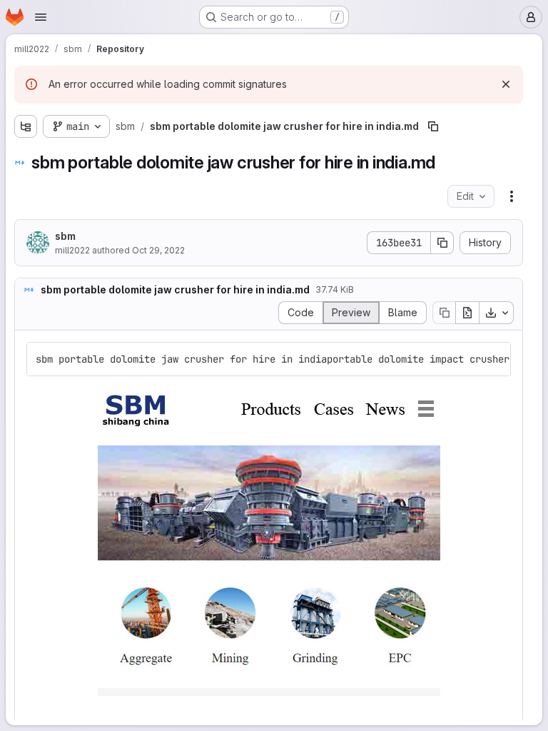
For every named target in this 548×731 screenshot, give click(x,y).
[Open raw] (467, 312)
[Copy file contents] (443, 312)
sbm (65, 236)
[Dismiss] (505, 84)
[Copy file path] (433, 126)
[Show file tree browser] (25, 126)
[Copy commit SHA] (442, 242)
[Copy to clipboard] (493, 359)
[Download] (497, 312)
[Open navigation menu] (40, 17)
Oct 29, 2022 (158, 250)
